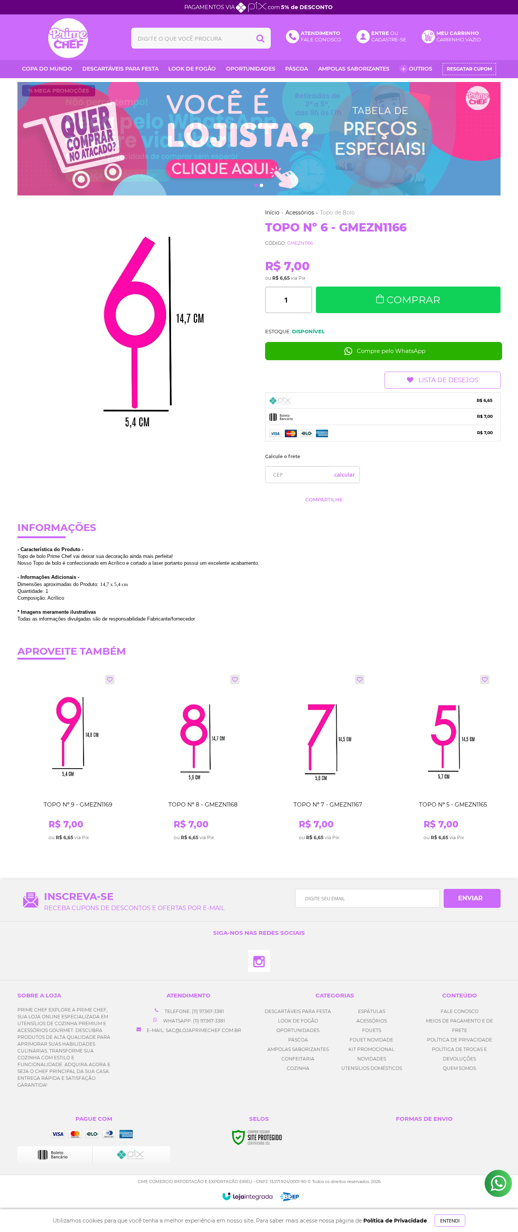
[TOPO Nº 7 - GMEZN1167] (318, 758)
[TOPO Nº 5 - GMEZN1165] (444, 758)
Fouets (371, 1030)
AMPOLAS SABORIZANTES (298, 1049)
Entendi (450, 1220)
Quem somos (459, 1068)
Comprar (413, 300)
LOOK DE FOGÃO (298, 1021)
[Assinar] (472, 898)
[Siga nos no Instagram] (259, 961)
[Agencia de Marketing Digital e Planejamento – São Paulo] (289, 1196)
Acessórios (300, 212)
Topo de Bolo (337, 212)
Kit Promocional (371, 1049)
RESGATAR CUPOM (469, 69)
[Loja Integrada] (247, 1196)
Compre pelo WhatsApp (391, 350)
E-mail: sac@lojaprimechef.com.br (193, 1030)
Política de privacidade (459, 1040)
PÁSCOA (298, 1040)
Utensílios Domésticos (371, 1068)
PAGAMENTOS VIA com (258, 7)
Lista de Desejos (448, 380)
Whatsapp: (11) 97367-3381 (193, 1021)
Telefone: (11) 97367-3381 (193, 1011)
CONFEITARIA (297, 1059)
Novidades (371, 1059)
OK (344, 474)
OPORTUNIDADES (297, 1030)
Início (272, 212)
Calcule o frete (282, 456)
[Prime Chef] (68, 38)
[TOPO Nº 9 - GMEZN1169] (69, 758)
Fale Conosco (460, 1011)
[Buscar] (260, 38)
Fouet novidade (371, 1040)
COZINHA (298, 1068)
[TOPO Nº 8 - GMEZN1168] (194, 758)
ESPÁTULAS (371, 1011)
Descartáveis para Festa (298, 1011)
